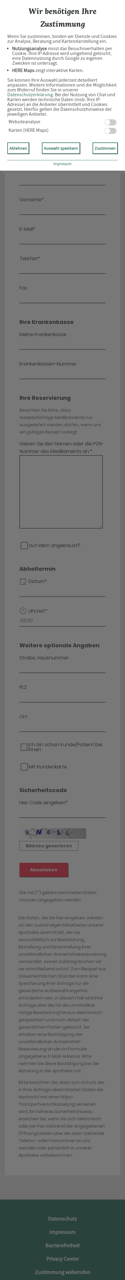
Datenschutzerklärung (30, 95)
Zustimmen (105, 148)
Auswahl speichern (61, 148)
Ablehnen (18, 148)
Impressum (62, 163)
